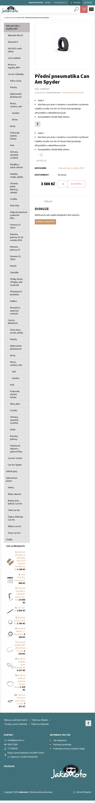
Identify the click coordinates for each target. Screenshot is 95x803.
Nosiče (13, 266)
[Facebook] (37, 124)
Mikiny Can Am (14, 526)
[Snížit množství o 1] (65, 185)
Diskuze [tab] (48, 201)
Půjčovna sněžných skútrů (15, 720)
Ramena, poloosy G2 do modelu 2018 (16, 237)
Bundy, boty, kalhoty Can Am (15, 502)
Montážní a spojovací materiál (15, 310)
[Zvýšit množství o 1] (65, 182)
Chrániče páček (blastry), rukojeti (14, 188)
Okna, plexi (15, 403)
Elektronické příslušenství (16, 95)
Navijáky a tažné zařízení (16, 166)
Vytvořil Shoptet (83, 792)
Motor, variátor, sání (16, 105)
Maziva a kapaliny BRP (14, 66)
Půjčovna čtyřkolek (40, 724)
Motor (15, 119)
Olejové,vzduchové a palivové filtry (18, 215)
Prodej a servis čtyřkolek (15, 724)
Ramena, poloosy (14, 438)
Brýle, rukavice (14, 494)
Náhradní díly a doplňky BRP (13, 27)
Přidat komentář (45, 221)
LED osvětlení (14, 58)
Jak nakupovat (59, 740)
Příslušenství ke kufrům (16, 293)
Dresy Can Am (14, 533)
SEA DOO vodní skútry (15, 50)
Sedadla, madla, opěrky (16, 175)
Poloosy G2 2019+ (15, 226)
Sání (14, 371)
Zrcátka (13, 199)
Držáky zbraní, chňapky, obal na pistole (16, 282)
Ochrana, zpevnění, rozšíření (14, 154)
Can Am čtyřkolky (16, 74)
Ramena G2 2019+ (15, 258)
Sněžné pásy (11, 471)
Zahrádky (14, 272)
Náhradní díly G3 (15, 35)
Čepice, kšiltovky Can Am (15, 518)
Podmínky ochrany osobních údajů (68, 748)
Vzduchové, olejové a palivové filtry (16, 448)
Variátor (15, 113)
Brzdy (12, 126)
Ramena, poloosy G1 (15, 248)
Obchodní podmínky (62, 744)
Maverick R (13, 42)
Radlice (13, 301)
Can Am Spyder (15, 464)
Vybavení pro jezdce (12, 479)
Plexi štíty (14, 205)
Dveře (12, 429)
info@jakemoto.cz (16, 740)
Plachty (13, 87)
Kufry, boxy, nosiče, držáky (16, 331)
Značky (9, 539)
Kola (12, 145)
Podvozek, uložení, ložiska (15, 135)
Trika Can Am (14, 510)
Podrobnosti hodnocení (73, 92)
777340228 (13, 748)
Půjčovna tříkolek (40, 720)
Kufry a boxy (15, 80)
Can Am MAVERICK (13, 322)
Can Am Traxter (15, 458)
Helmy (11, 487)
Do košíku (76, 183)
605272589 (13, 744)
